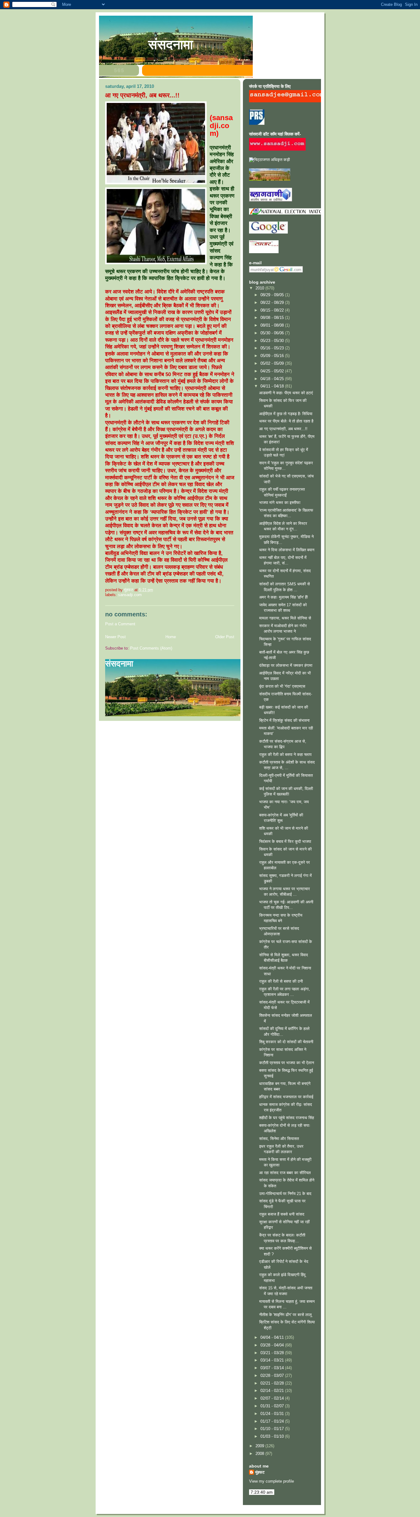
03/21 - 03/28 (272, 1352)
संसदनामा (170, 44)
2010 (260, 288)
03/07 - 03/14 (272, 1368)
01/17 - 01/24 (272, 1421)
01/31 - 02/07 (272, 1406)
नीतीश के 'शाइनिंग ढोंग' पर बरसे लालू (285, 1314)
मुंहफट (259, 1472)
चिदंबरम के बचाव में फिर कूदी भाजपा (285, 841)
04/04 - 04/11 (272, 1337)
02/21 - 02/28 (272, 1383)
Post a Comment (120, 624)
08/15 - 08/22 (272, 310)
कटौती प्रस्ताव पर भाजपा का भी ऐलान (286, 1062)
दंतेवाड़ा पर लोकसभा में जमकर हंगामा (285, 665)
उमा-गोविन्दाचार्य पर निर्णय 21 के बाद (285, 1193)
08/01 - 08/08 (272, 325)
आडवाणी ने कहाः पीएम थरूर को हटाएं (286, 393)
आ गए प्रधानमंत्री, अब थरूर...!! (283, 428)
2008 (260, 1453)
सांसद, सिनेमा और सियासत (279, 1138)
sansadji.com (130, 594)
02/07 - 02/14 (272, 1398)
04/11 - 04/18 (272, 386)
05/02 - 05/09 (272, 363)
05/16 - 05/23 (272, 348)
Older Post (224, 637)
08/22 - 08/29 (272, 302)
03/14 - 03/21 (272, 1360)
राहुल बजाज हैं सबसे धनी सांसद (281, 1214)
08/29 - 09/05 (272, 295)
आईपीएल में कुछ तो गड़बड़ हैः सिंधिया (285, 413)
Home (170, 637)
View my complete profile (271, 1481)
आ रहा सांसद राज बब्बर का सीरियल (285, 1172)
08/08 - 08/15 (272, 317)
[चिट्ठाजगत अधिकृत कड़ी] (269, 159)
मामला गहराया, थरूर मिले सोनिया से (285, 618)
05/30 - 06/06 (272, 333)
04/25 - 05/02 (272, 371)
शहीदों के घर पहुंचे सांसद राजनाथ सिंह (286, 1117)
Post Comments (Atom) (151, 648)
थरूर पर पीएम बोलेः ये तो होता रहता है (286, 421)
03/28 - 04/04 (272, 1345)
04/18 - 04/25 (272, 378)
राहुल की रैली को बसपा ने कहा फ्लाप (285, 754)
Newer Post (115, 637)
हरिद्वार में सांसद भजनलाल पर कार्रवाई (286, 1097)
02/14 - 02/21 (272, 1390)
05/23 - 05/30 (272, 340)
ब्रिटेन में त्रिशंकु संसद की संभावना (284, 720)
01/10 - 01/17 (272, 1428)
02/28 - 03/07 (272, 1375)
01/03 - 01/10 (272, 1436)
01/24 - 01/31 (272, 1413)
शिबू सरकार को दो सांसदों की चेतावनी (286, 1041)
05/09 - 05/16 (272, 355)
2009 (260, 1446)
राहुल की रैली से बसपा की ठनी (281, 981)
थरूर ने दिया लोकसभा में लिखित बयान (286, 550)
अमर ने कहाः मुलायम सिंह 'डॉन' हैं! (283, 597)
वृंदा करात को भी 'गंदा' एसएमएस (282, 686)
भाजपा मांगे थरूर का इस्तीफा (279, 502)
